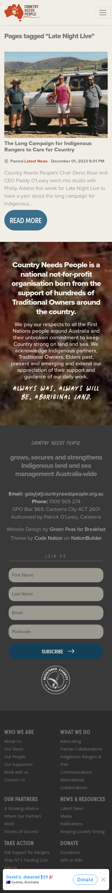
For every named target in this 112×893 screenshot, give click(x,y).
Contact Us (14, 779)
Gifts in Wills (71, 860)
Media (66, 816)
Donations (70, 852)
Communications (76, 772)
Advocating (70, 741)
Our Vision (13, 749)
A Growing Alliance (21, 808)
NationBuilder (86, 538)
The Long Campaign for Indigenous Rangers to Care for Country (48, 146)
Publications (71, 823)
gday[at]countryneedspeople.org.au (64, 493)
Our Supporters (18, 764)
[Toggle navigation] (103, 12)
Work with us (16, 772)
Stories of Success (21, 831)
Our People (14, 756)
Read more (26, 220)
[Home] (22, 12)
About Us (13, 741)
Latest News (36, 161)
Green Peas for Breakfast (77, 529)
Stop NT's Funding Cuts (26, 860)
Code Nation (48, 538)
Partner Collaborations (81, 749)
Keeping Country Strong (82, 831)
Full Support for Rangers (26, 852)
